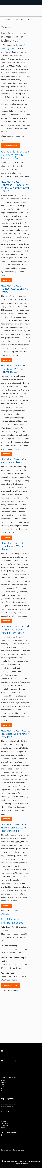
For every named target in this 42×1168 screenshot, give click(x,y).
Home (3, 19)
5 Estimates (19, 11)
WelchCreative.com (22, 1164)
